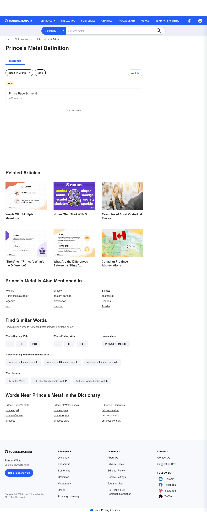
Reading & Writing (68, 496)
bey (7, 306)
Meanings (15, 61)
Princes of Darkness (113, 405)
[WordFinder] (200, 21)
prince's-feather (110, 410)
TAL (82, 344)
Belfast (106, 290)
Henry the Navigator (16, 296)
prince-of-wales (14, 415)
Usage (61, 490)
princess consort (111, 420)
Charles (106, 301)
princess (10, 420)
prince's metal (116, 344)
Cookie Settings (117, 477)
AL (69, 344)
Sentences (64, 470)
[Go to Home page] (18, 20)
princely (58, 290)
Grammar (63, 477)
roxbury (9, 290)
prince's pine (61, 410)
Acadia (106, 306)
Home (8, 39)
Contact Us (163, 457)
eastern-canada (62, 296)
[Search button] (160, 30)
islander (58, 306)
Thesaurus (64, 464)
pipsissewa (60, 301)
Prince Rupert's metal (17, 405)
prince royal (12, 410)
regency (10, 301)
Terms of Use (115, 483)
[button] (190, 20)
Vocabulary (64, 483)
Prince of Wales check (66, 405)
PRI (34, 344)
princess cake (61, 420)
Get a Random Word (19, 472)
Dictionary (50, 31)
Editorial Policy (116, 470)
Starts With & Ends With (23, 362)
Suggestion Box (166, 464)
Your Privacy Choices (107, 510)
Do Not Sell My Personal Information (119, 492)
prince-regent (61, 415)
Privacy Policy (116, 464)
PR (21, 344)
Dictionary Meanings (24, 39)
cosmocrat (108, 296)
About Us (113, 457)
